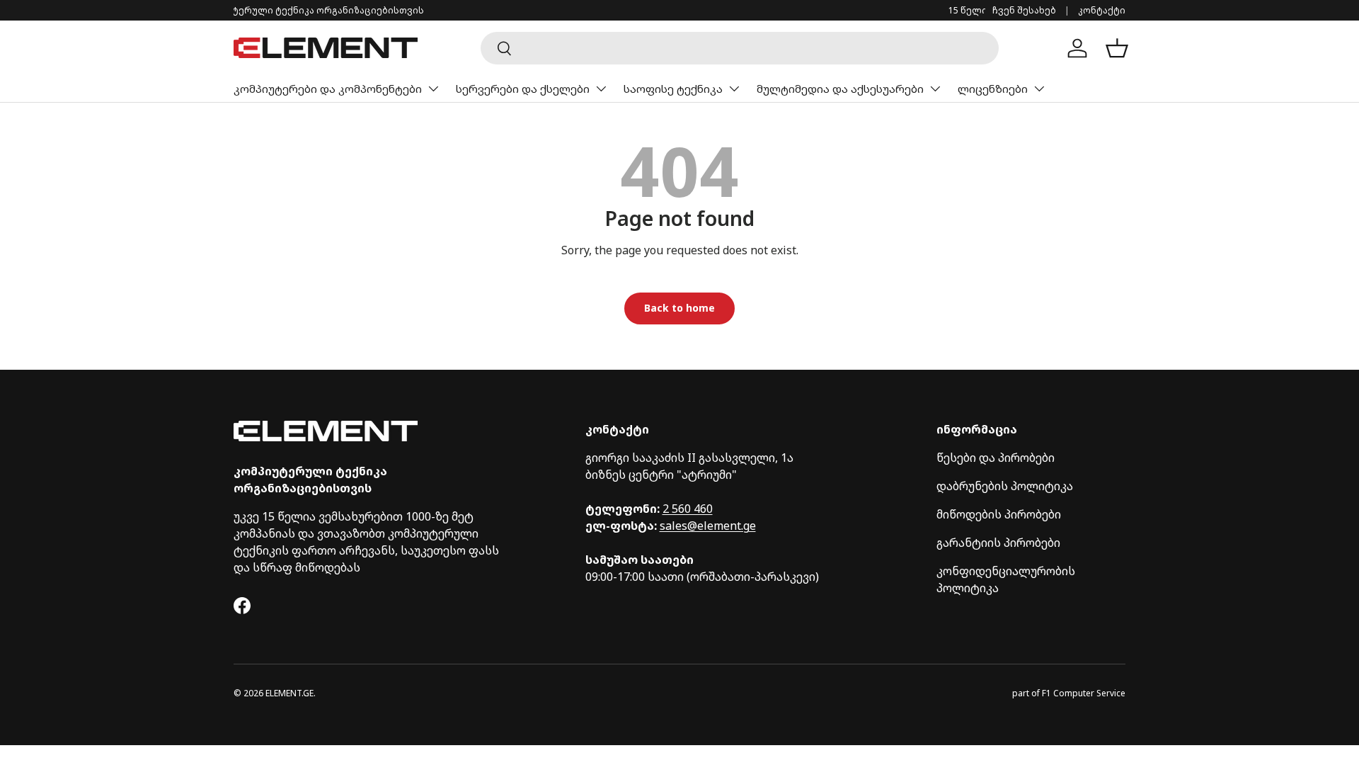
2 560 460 (688, 508)
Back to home (679, 307)
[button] (1116, 48)
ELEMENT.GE (289, 693)
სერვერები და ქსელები (523, 88)
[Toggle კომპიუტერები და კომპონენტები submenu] (433, 88)
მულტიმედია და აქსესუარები (840, 88)
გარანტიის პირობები (998, 542)
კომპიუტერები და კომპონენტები (328, 88)
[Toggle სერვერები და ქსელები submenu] (600, 88)
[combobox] (740, 48)
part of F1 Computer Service (1068, 693)
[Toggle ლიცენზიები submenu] (1039, 88)
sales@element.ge (708, 525)
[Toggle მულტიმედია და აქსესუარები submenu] (935, 88)
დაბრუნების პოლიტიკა (1004, 486)
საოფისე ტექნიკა (673, 88)
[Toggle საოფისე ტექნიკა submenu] (734, 88)
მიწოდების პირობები (998, 514)
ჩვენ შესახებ (1024, 10)
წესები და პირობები (995, 457)
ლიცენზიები (993, 88)
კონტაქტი (1101, 10)
